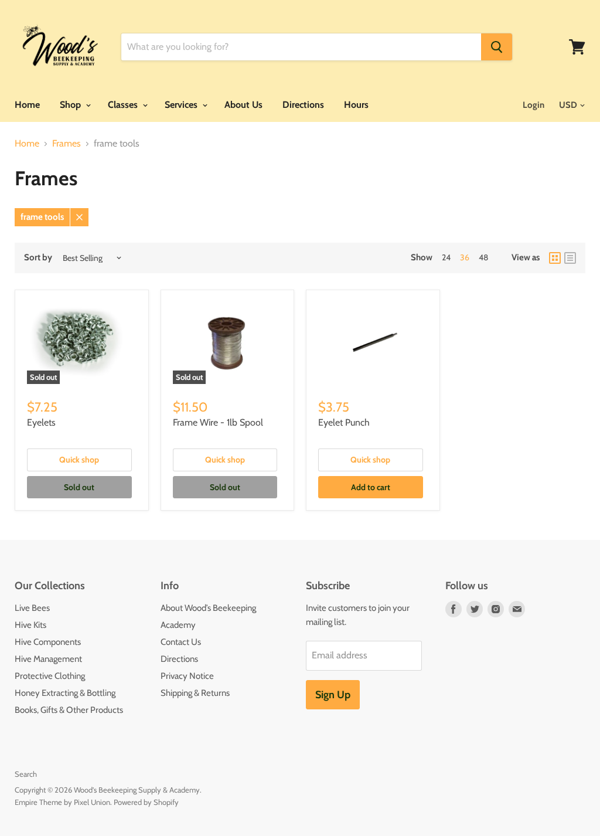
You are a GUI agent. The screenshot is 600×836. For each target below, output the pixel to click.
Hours (356, 104)
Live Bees (32, 608)
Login (533, 105)
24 (446, 257)
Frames (66, 143)
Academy (178, 625)
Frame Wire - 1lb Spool (218, 422)
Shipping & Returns (195, 693)
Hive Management (48, 659)
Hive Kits (30, 625)
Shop (71, 104)
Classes (124, 104)
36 (464, 257)
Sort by (38, 258)
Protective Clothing (50, 676)
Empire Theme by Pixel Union (62, 802)
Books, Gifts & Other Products (69, 710)
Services (182, 104)
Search (26, 774)
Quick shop (79, 459)
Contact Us (181, 642)
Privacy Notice (187, 676)
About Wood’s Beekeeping (208, 608)
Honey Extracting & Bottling (65, 693)
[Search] (496, 46)
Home (27, 104)
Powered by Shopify (146, 802)
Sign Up (332, 694)
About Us (243, 104)
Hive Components (48, 642)
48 (483, 257)
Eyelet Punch (344, 422)
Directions (303, 104)
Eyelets (41, 422)
